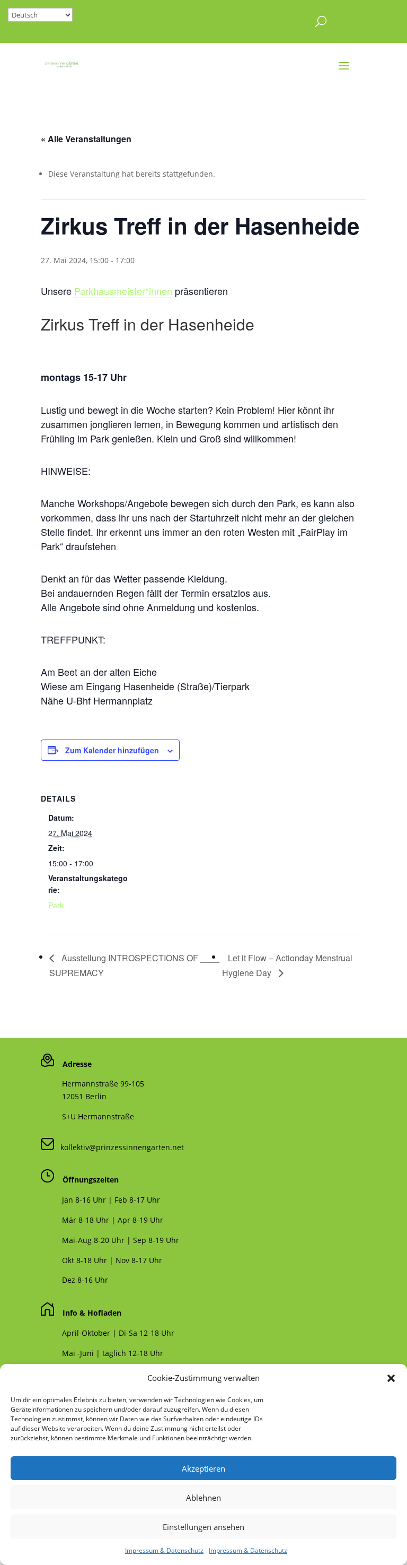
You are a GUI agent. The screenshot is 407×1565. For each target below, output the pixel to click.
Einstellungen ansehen (203, 1526)
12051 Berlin (84, 1096)
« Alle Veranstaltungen (86, 139)
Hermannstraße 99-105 (103, 1084)
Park (56, 905)
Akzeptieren (203, 1468)
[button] (391, 1378)
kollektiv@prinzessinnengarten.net (119, 1147)
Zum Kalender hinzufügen (112, 750)
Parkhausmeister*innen (123, 291)
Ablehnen (203, 1497)
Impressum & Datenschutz (164, 1550)
